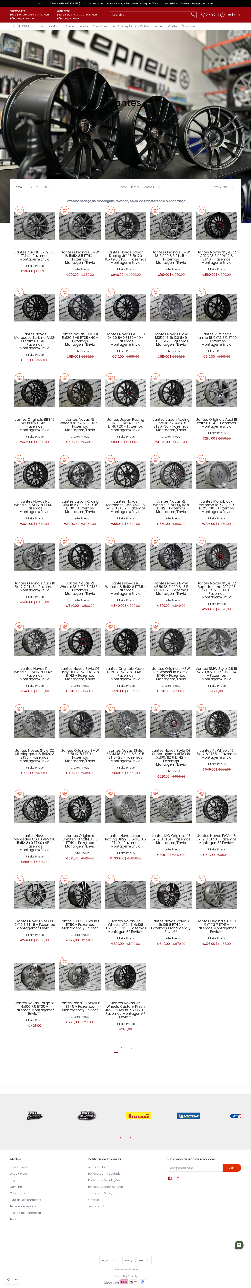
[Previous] (120, 1137)
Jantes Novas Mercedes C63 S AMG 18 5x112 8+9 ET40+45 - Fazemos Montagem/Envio (34, 842)
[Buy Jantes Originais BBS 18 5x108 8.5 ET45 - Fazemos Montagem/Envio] (34, 393)
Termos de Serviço (101, 1193)
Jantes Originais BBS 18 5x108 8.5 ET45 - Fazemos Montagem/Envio (35, 424)
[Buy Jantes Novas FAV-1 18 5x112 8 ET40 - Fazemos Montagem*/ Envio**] (216, 809)
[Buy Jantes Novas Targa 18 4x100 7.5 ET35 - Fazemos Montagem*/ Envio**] (34, 976)
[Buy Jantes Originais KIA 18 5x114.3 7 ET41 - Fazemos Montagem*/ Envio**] (216, 894)
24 (38, 187)
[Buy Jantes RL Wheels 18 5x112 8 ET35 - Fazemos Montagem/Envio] (216, 724)
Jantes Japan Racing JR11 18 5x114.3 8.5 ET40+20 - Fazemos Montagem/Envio (125, 424)
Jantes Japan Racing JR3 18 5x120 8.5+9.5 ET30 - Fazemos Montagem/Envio (80, 506)
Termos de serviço (23, 1206)
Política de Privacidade (104, 1174)
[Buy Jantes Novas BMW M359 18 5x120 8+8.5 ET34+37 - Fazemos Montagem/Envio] (171, 557)
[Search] (193, 15)
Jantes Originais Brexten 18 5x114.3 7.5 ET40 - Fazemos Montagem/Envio (80, 841)
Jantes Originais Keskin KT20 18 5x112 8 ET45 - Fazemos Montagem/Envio (125, 674)
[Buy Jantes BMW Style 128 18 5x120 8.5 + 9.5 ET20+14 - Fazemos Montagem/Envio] (216, 642)
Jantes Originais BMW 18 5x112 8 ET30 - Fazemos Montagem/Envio (80, 755)
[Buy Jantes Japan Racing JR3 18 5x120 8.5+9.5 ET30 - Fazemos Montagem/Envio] (80, 475)
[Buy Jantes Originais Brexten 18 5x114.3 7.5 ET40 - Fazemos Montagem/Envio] (80, 809)
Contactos (17, 1193)
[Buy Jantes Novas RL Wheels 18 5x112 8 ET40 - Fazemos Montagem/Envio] (34, 475)
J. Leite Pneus (21, 26)
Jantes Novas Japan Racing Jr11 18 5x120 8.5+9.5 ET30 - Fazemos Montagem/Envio (125, 257)
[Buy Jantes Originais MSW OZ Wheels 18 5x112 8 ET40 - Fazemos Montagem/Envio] (171, 642)
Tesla (13, 1219)
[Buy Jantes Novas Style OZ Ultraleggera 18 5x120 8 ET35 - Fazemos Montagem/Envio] (34, 724)
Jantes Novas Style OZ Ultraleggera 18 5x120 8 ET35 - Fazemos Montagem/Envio (34, 755)
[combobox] (150, 15)
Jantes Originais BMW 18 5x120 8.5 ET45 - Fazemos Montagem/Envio (171, 257)
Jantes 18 (149, 187)
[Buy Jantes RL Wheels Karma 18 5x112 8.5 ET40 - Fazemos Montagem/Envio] (216, 307)
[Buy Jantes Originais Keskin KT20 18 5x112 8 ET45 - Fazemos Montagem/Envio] (125, 642)
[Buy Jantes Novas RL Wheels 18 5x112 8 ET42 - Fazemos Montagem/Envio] (34, 642)
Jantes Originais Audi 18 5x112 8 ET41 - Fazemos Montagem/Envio (216, 423)
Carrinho (16, 1187)
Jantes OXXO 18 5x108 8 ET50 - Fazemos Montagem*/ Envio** (80, 925)
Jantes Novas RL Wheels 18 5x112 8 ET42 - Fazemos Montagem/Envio (34, 674)
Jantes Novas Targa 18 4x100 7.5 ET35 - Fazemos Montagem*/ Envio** (34, 1008)
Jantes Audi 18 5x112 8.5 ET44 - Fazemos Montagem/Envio (35, 256)
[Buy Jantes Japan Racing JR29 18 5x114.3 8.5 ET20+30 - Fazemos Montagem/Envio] (171, 393)
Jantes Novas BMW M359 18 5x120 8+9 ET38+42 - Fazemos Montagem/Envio (171, 339)
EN (229, 14)
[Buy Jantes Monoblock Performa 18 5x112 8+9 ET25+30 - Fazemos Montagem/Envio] (216, 475)
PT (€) (237, 14)
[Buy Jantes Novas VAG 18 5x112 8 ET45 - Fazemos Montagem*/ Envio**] (34, 894)
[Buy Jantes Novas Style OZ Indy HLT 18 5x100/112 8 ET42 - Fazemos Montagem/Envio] (80, 642)
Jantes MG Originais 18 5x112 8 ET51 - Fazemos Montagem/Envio (171, 839)
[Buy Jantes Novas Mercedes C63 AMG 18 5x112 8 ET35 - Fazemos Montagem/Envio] (125, 475)
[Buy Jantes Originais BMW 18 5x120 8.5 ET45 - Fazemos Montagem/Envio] (171, 226)
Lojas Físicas (19, 1174)
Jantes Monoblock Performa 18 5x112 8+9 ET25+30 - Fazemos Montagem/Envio (216, 506)
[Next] (132, 1048)
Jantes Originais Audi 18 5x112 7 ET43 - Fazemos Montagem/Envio (34, 587)
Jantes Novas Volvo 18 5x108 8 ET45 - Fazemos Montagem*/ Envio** (171, 926)
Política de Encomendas (105, 1187)
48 (53, 187)
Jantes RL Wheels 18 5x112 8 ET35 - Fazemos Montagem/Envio (216, 754)
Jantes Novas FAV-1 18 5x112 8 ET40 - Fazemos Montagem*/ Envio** (216, 839)
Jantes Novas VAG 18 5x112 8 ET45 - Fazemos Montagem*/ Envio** (34, 925)
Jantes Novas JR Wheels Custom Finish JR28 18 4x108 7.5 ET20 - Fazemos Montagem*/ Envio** (125, 1009)
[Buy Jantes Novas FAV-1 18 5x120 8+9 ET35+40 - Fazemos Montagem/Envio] (80, 307)
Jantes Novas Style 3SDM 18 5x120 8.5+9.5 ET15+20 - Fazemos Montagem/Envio (125, 755)
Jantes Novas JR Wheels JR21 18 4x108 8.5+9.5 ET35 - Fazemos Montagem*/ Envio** (125, 926)
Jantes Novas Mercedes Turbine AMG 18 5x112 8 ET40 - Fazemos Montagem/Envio (34, 341)
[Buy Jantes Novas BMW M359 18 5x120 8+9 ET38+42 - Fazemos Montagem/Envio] (171, 307)
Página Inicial (19, 1167)
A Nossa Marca (98, 1167)
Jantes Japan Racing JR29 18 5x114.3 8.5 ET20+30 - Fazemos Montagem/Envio (171, 424)
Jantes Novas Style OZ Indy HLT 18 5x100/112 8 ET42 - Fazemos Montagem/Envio (80, 674)
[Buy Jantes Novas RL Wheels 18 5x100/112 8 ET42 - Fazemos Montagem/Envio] (171, 475)
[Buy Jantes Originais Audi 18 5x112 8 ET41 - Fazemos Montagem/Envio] (216, 393)
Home (123, 187)
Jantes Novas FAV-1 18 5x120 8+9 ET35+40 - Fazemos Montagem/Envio (80, 339)
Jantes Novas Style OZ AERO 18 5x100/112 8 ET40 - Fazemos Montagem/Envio (216, 257)
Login (13, 1180)
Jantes (135, 187)
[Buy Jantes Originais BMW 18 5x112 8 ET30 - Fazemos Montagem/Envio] (80, 724)
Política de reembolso (25, 1213)
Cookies (94, 1200)
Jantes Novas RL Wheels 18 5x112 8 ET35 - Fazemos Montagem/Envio (80, 424)
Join (232, 1168)
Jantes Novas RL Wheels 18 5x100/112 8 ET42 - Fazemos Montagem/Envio (171, 506)
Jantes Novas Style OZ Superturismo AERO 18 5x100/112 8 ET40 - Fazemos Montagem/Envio (216, 590)
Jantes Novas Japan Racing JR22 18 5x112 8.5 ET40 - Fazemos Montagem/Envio (125, 841)
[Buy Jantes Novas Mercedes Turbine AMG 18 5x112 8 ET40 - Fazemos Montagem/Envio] (34, 307)
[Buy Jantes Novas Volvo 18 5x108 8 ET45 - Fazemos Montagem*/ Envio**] (171, 894)
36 (45, 187)
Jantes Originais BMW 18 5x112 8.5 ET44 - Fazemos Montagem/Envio (80, 257)
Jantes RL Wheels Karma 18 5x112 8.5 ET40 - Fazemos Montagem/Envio (216, 339)
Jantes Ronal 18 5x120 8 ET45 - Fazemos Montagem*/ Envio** (80, 1006)
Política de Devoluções (104, 1180)
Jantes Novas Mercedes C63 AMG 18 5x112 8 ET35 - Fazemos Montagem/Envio (125, 506)
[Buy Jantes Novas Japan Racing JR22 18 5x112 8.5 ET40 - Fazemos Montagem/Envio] (125, 809)
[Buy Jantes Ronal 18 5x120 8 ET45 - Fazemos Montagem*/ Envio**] (80, 976)
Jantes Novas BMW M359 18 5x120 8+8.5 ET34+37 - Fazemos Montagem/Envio (171, 588)
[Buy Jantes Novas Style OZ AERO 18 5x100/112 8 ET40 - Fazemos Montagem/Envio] (216, 226)
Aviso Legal (96, 1206)
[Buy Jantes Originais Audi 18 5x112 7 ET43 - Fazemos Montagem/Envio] (34, 557)
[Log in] (222, 15)
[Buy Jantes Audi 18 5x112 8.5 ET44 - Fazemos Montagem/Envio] (34, 226)
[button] (170, 1178)
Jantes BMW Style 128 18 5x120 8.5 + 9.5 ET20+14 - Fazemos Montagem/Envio (216, 674)
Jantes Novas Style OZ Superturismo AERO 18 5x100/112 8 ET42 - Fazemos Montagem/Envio (171, 757)
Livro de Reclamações (25, 1200)
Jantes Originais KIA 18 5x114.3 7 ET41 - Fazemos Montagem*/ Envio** (216, 926)
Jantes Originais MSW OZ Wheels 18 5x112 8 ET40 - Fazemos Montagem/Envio (171, 674)
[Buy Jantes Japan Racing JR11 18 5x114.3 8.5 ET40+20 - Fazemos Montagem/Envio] (125, 393)
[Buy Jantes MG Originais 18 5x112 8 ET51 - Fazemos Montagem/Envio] (171, 809)
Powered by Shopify (125, 1276)
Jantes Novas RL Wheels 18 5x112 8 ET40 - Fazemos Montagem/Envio (34, 506)
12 (31, 187)
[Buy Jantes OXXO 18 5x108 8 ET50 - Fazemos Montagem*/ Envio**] (80, 894)
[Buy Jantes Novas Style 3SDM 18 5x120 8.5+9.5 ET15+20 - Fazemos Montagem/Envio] (125, 724)
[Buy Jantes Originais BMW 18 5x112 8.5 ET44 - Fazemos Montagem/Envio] (80, 226)
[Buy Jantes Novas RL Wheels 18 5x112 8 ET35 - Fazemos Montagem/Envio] (80, 393)
